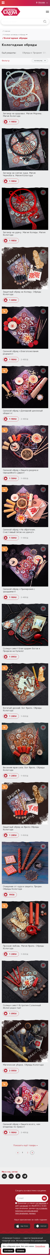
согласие (23, 1206)
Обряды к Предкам (32, 52)
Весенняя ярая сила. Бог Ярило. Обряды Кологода (24, 768)
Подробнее (40, 1246)
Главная (6, 31)
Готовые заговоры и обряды (14, 35)
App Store (24, 1226)
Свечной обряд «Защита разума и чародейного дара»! (20, 471)
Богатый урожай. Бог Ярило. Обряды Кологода (22, 709)
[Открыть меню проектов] (3, 2)
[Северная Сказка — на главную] (10, 11)
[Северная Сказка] (4, 1176)
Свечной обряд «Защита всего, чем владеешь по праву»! (21, 1125)
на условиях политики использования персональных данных (31, 1211)
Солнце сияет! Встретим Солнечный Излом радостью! (22, 1006)
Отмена (20, 1250)
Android (43, 1226)
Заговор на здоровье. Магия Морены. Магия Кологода (22, 114)
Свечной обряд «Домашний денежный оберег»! (23, 412)
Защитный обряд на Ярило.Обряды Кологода (21, 828)
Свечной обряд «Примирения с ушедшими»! (19, 590)
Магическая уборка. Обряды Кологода (23, 1064)
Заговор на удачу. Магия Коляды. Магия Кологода (24, 233)
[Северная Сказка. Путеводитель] (11, 1176)
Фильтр (6, 60)
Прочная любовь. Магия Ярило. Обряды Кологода (23, 947)
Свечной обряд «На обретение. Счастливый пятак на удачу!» (19, 531)
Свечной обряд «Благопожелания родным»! (20, 352)
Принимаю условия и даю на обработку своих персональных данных (31, 1208)
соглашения (40, 1203)
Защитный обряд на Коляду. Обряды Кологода (22, 293)
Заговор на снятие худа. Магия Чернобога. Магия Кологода (19, 174)
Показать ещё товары (24, 1145)
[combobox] (40, 60)
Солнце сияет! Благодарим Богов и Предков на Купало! (21, 649)
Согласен (8, 1250)
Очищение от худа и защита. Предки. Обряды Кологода (22, 887)
